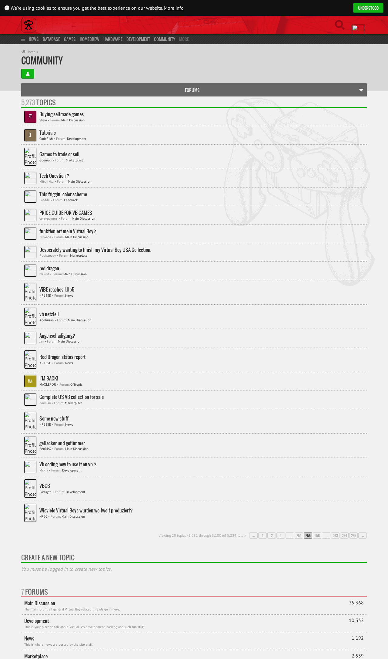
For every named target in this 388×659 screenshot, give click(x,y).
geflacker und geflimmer (62, 443)
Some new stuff (54, 418)
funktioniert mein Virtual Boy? (67, 231)
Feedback (71, 200)
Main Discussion (73, 120)
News (34, 39)
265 (353, 535)
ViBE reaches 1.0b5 (56, 289)
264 (344, 535)
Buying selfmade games (61, 114)
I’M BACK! (48, 378)
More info (174, 8)
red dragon (49, 268)
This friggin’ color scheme (63, 194)
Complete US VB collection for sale (71, 397)
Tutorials (47, 133)
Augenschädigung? (57, 336)
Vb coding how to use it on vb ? (67, 464)
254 (299, 535)
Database (51, 39)
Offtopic (76, 384)
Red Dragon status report (62, 357)
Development (138, 39)
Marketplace (74, 160)
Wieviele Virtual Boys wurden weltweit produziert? (86, 510)
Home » (31, 51)
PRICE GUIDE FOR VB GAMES (65, 213)
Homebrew (89, 39)
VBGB (44, 486)
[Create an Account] (27, 74)
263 (335, 535)
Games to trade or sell (59, 154)
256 (317, 535)
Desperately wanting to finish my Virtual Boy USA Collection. (95, 250)
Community (164, 39)
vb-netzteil (49, 314)
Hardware (112, 39)
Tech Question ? (54, 176)
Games (70, 39)
